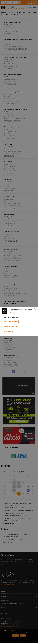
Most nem (7, 331)
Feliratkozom (9, 321)
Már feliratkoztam (11, 326)
